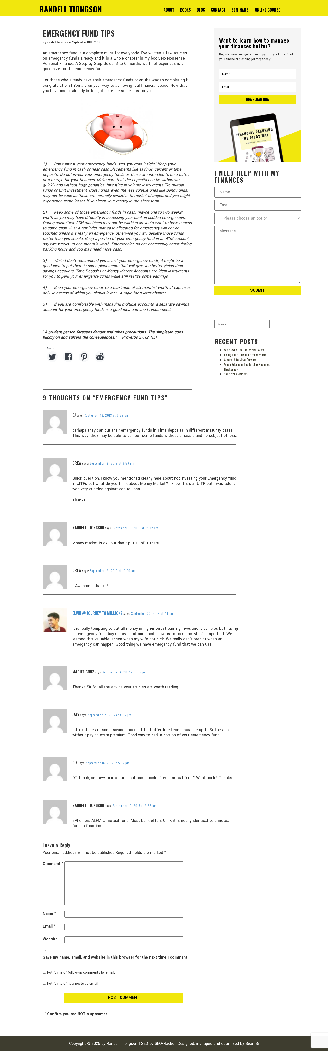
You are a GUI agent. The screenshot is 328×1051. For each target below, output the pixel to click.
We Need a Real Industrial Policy (244, 349)
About (169, 10)
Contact (218, 10)
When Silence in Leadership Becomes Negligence (247, 367)
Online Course (267, 10)
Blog (201, 10)
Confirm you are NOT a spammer (76, 1014)
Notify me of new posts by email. (72, 983)
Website (50, 939)
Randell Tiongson (122, 1043)
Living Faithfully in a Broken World (245, 354)
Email (49, 926)
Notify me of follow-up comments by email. (81, 972)
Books (185, 10)
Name (49, 913)
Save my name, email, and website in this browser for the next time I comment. (115, 957)
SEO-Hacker (165, 1043)
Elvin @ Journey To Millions (97, 613)
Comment (53, 864)
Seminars (240, 10)
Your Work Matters (236, 373)
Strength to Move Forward (240, 359)
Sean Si (252, 1043)
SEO (144, 1043)
